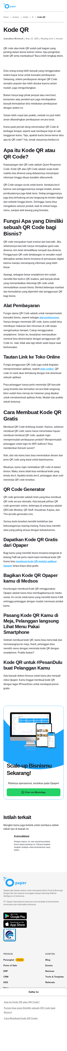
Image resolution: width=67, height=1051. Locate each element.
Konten (16, 17)
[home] (9, 6)
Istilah (25, 17)
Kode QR (41, 17)
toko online (47, 369)
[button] (60, 6)
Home (6, 17)
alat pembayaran (49, 317)
